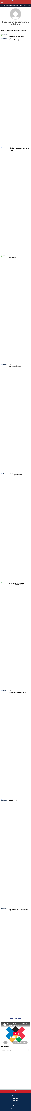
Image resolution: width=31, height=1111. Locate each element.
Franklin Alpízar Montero (15, 474)
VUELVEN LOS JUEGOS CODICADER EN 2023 (18, 910)
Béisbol (11, 35)
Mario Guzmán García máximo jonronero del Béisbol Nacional (17, 584)
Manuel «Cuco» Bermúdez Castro (17, 692)
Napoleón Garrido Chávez (15, 366)
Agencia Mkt (15, 1105)
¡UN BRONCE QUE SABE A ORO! (16, 36)
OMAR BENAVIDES (13, 801)
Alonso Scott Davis (14, 257)
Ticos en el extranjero (14, 40)
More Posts (15, 1018)
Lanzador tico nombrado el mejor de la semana (19, 149)
